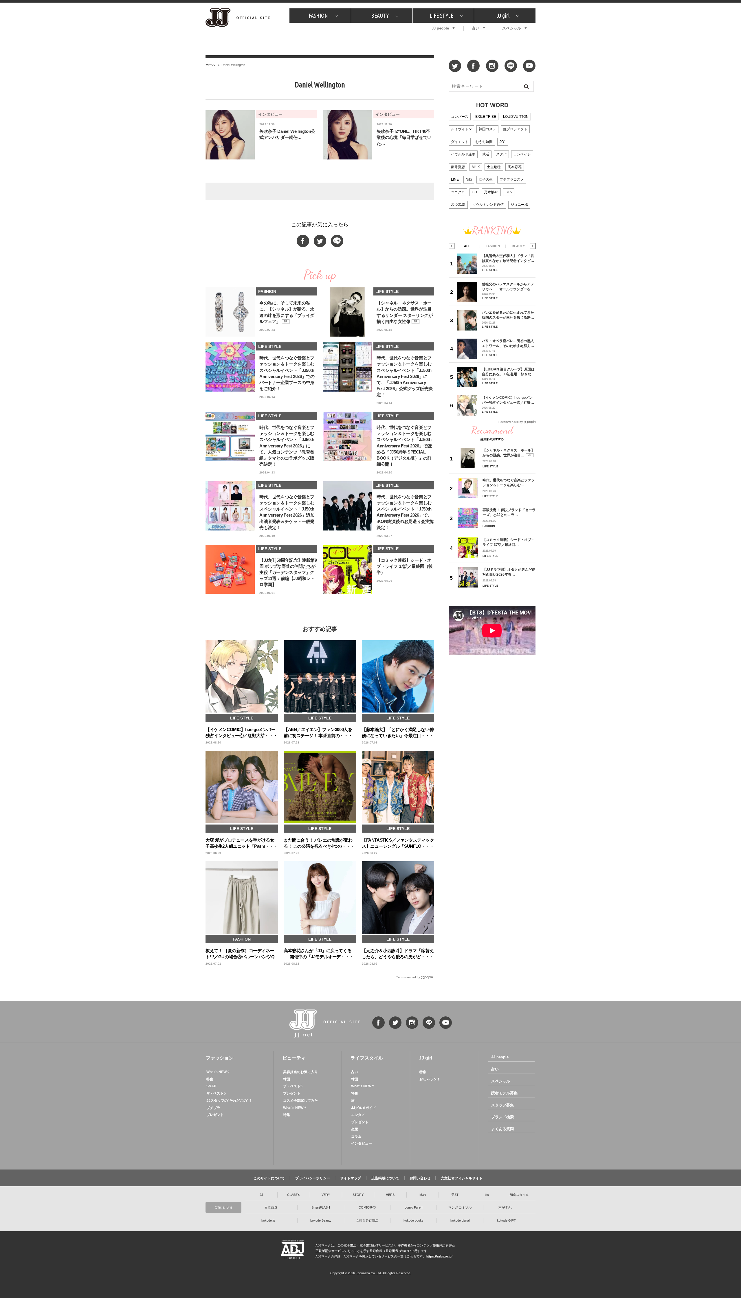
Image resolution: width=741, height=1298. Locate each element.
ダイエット (459, 142)
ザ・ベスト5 (216, 1093)
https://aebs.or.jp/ (439, 1256)
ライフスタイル (367, 1057)
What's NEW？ (218, 1072)
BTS (508, 192)
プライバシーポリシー (312, 1178)
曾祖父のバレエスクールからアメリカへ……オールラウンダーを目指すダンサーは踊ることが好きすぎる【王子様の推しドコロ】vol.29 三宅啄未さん (508, 286)
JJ (261, 1194)
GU (474, 192)
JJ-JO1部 (458, 205)
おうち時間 (484, 142)
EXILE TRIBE (485, 117)
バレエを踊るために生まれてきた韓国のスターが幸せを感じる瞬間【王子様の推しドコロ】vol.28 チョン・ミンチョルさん (508, 315)
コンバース (459, 117)
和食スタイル (519, 1194)
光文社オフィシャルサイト (462, 1178)
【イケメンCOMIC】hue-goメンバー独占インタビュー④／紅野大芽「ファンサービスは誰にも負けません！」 (508, 400)
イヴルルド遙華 (463, 154)
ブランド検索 (502, 1117)
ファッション (220, 1057)
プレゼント (215, 1115)
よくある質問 (502, 1129)
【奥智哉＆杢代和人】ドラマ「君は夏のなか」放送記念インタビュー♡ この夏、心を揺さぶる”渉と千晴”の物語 (508, 258)
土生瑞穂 (494, 167)
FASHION (318, 15)
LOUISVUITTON (516, 117)
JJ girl (503, 15)
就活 (485, 154)
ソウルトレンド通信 (488, 205)
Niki (469, 179)
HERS (390, 1194)
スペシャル (511, 28)
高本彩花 (515, 167)
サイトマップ (350, 1178)
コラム (356, 1136)
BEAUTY (380, 15)
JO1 (503, 142)
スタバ (501, 154)
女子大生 (486, 179)
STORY (358, 1194)
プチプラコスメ (512, 179)
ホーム (210, 65)
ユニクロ (458, 192)
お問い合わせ (420, 1178)
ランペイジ (522, 154)
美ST (454, 1194)
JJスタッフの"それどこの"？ (229, 1101)
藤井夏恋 (458, 167)
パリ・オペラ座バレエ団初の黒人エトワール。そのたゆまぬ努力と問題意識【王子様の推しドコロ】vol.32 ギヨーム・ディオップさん (508, 343)
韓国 (286, 1079)
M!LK (476, 167)
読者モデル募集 (504, 1093)
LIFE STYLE (441, 15)
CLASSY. (293, 1194)
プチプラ (213, 1108)
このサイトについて (269, 1178)
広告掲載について (385, 1178)
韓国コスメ (487, 129)
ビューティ (294, 1057)
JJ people (440, 28)
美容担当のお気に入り (300, 1072)
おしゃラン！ (429, 1079)
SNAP (211, 1086)
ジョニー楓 (519, 205)
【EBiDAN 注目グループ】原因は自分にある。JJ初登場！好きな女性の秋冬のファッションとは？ (508, 371)
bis (487, 1194)
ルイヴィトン (461, 129)
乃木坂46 (491, 192)
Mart (422, 1194)
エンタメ (358, 1115)
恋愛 (354, 1129)
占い (475, 28)
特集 (209, 1079)
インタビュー (361, 1143)
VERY (326, 1194)
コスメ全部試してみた (300, 1101)
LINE (455, 179)
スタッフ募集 (502, 1105)
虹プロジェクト (515, 129)
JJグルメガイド (363, 1108)
